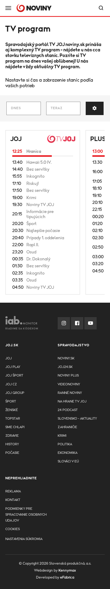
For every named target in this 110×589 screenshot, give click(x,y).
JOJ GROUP (14, 393)
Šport (10, 401)
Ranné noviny (70, 393)
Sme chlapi (15, 427)
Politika (65, 444)
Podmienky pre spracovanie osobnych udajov (26, 514)
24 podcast (68, 410)
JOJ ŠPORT (14, 375)
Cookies (12, 529)
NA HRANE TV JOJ (72, 401)
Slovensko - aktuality (77, 418)
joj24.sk (65, 367)
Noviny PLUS (68, 375)
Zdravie (12, 436)
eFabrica (67, 577)
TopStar (12, 418)
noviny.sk (75, 44)
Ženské (11, 410)
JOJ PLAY (12, 367)
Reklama (13, 491)
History (12, 444)
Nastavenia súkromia (23, 539)
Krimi (62, 436)
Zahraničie (67, 427)
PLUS (98, 139)
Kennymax (67, 570)
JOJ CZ (11, 384)
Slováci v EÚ (68, 461)
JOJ (16, 139)
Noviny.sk (66, 358)
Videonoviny (69, 384)
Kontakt (12, 500)
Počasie (12, 453)
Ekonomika (67, 453)
